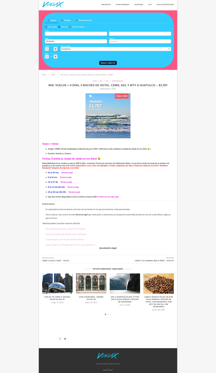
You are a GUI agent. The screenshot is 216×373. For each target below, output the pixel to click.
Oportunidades (122, 4)
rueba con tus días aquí (109, 197)
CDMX (53, 75)
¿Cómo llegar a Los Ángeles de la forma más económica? (70, 245)
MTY (107, 81)
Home (44, 75)
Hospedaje (138, 4)
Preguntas (106, 4)
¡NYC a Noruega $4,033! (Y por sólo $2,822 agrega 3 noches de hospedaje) (125, 299)
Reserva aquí (65, 177)
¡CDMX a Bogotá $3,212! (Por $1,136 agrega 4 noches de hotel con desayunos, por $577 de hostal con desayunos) (158, 302)
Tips (150, 4)
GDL (101, 81)
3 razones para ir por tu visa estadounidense (64, 239)
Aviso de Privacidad (165, 4)
